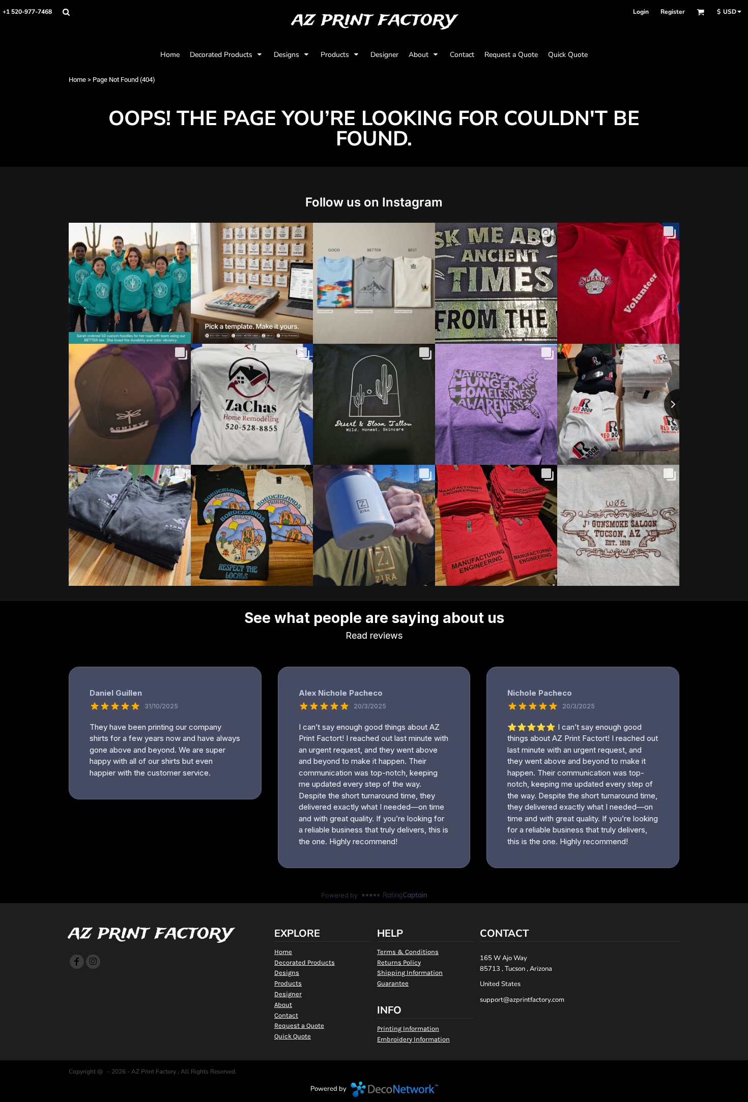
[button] (66, 12)
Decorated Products (304, 962)
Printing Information (408, 1028)
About (283, 1004)
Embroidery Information (413, 1039)
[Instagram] (93, 962)
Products (288, 983)
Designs (286, 972)
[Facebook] (77, 962)
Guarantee (393, 983)
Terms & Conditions (408, 952)
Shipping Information (410, 972)
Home (77, 79)
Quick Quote (292, 1036)
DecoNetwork (394, 1089)
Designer (288, 994)
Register (672, 12)
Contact (286, 1015)
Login (641, 12)
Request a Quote (299, 1025)
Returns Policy (399, 962)
